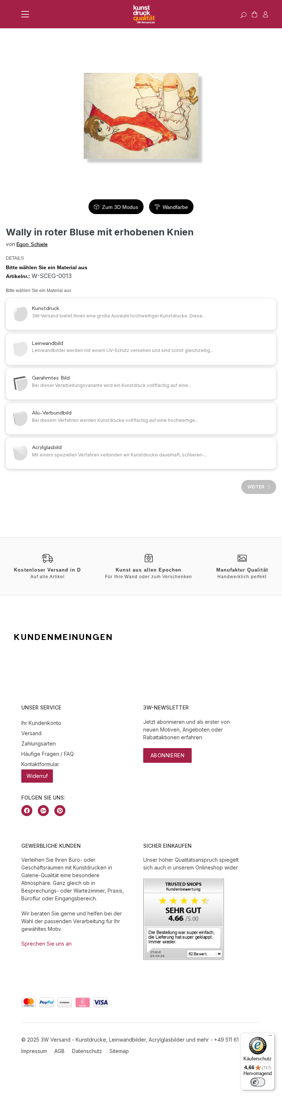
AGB (59, 1051)
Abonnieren (168, 755)
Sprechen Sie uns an (46, 943)
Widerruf (37, 776)
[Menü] (270, 1037)
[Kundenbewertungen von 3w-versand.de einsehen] (183, 958)
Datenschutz (87, 1051)
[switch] (257, 1082)
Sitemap (119, 1051)
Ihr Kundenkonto (41, 723)
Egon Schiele (32, 244)
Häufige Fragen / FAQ (47, 754)
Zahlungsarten (38, 743)
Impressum (34, 1051)
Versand (31, 733)
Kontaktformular (40, 764)
